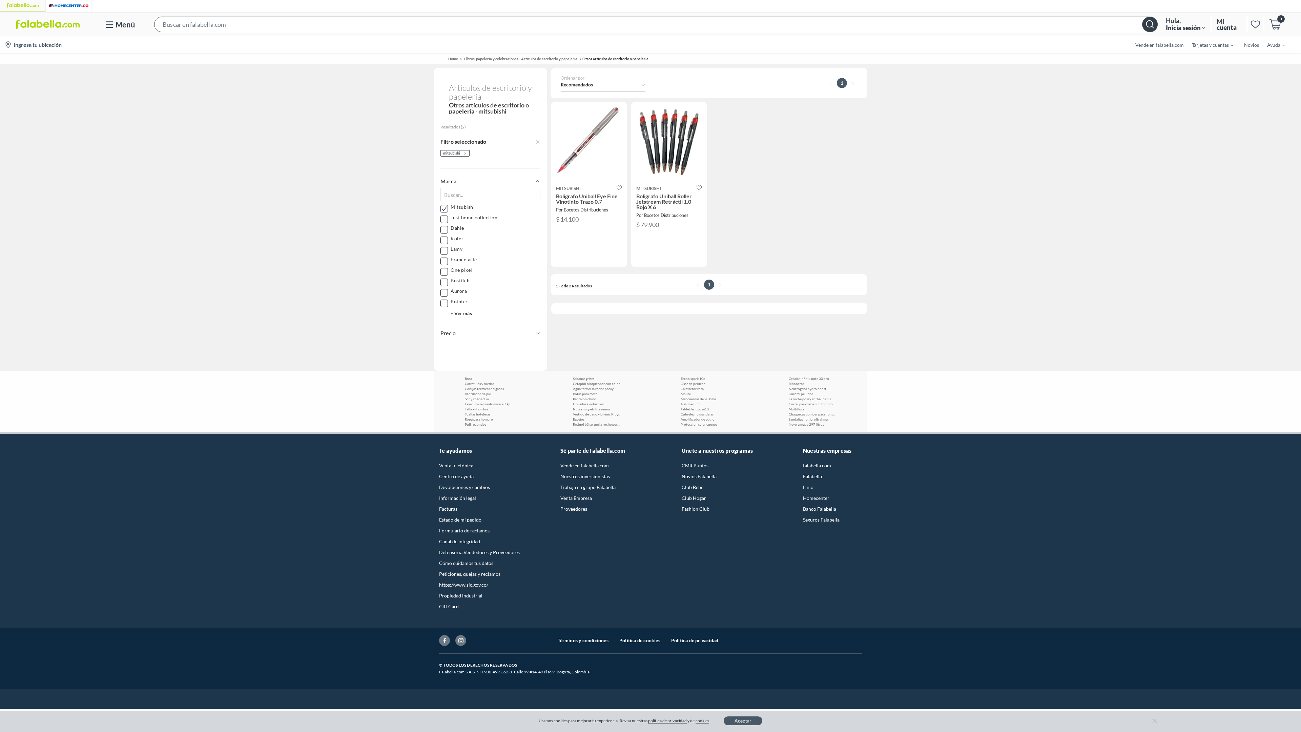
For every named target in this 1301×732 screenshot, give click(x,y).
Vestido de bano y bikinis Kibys (596, 414)
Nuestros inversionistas (585, 476)
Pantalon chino (584, 399)
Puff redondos (475, 424)
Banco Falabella (819, 509)
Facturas (448, 509)
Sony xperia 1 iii (477, 399)
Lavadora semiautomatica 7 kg (487, 404)
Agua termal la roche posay (593, 389)
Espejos (578, 419)
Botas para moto (585, 394)
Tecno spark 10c (693, 379)
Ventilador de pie (478, 394)
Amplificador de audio (698, 419)
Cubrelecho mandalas (697, 414)
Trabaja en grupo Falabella (588, 487)
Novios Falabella (699, 476)
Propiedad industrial (460, 595)
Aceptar (743, 721)
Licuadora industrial (588, 404)
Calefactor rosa (692, 389)
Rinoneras (796, 384)
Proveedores (573, 509)
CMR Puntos (695, 465)
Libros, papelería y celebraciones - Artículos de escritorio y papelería (520, 59)
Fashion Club (695, 509)
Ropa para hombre (479, 419)
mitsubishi (451, 153)
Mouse (686, 394)
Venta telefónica (456, 465)
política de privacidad (667, 720)
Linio (808, 487)
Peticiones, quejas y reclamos (469, 574)
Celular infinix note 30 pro (809, 379)
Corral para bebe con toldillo (811, 404)
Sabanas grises (583, 379)
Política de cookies (639, 640)
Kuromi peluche (801, 394)
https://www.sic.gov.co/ (463, 585)
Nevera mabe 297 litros (806, 424)
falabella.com (817, 465)
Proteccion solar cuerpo (699, 424)
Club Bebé (692, 487)
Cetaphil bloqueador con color (596, 384)
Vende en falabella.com (584, 465)
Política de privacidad (694, 640)
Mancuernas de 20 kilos (698, 399)
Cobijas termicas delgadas (484, 389)
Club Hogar (694, 498)
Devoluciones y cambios (464, 487)
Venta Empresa (576, 498)
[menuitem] (1208, 44)
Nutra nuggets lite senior (592, 409)
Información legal (457, 498)
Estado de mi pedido (460, 520)
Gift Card (449, 606)
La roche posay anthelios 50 (810, 399)
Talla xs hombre (476, 409)
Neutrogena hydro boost (807, 389)
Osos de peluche (693, 384)
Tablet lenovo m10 (695, 409)
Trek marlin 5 (690, 404)
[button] (656, 24)
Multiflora (796, 409)
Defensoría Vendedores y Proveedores (479, 552)
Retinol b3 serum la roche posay (596, 424)
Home (453, 59)
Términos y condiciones (583, 640)
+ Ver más (461, 313)
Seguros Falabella (821, 520)
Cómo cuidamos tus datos (466, 563)
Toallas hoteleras (477, 414)
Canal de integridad (459, 541)
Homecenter (816, 498)
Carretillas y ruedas (479, 384)
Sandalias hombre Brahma (808, 419)
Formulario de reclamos (464, 530)
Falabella (812, 476)
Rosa (468, 379)
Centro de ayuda (456, 476)
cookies (702, 720)
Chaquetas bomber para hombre (812, 414)
